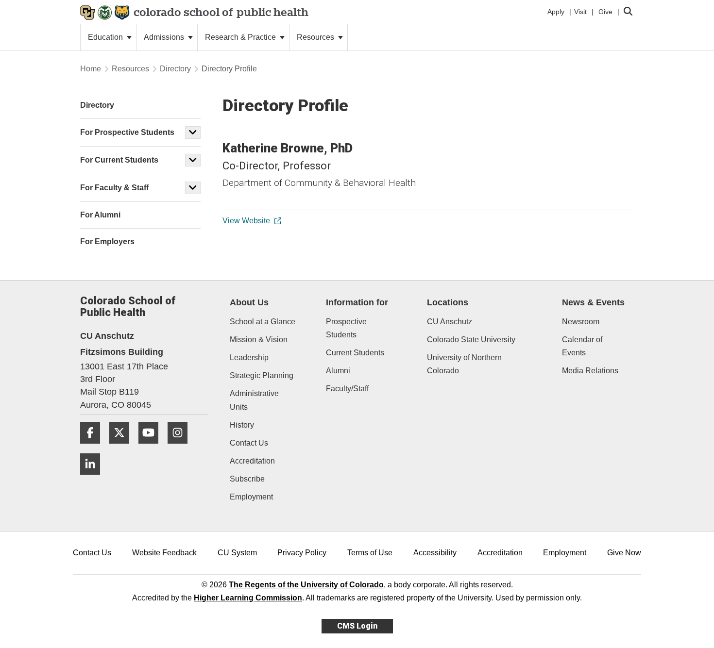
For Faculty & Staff (114, 187)
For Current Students (119, 160)
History (242, 425)
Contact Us (249, 443)
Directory (175, 69)
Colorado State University (471, 339)
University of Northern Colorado (464, 364)
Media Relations (590, 370)
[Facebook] (93, 447)
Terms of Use (369, 552)
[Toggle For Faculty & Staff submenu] (193, 188)
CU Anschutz (449, 321)
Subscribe (247, 479)
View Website (246, 220)
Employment (251, 497)
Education (106, 37)
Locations (447, 302)
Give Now (624, 552)
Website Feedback (164, 552)
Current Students (355, 353)
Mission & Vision (259, 339)
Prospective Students (346, 328)
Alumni (338, 370)
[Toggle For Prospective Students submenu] (193, 132)
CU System (237, 552)
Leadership (249, 357)
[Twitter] (122, 447)
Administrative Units (254, 400)
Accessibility (435, 552)
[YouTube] (152, 447)
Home (90, 69)
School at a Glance (262, 321)
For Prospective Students (127, 132)
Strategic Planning (261, 375)
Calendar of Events (582, 346)
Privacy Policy (301, 552)
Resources (316, 37)
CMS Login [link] (357, 626)
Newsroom (580, 321)
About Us (249, 302)
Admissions (165, 37)
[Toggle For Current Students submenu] (193, 160)
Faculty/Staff (347, 388)
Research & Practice (241, 37)
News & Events (593, 302)
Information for (357, 302)
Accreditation (252, 461)
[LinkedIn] (93, 478)
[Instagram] (181, 447)
